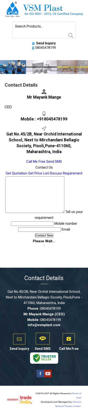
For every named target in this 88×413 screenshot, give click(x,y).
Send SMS (54, 161)
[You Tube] (48, 377)
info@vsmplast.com (44, 325)
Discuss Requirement (66, 173)
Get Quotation (16, 173)
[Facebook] (40, 377)
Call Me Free (35, 161)
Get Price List (38, 173)
